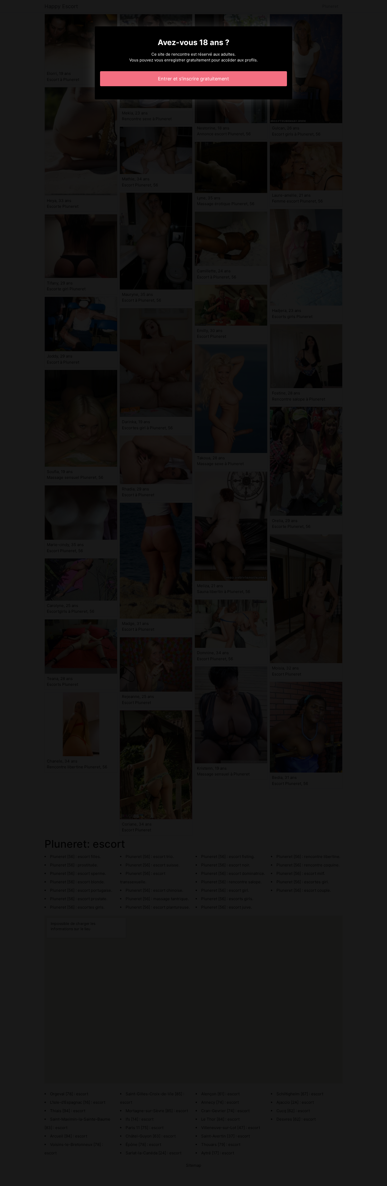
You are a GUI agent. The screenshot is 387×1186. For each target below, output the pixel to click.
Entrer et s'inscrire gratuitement (193, 78)
